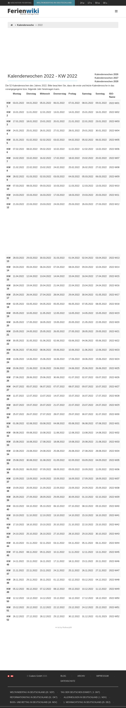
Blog (63, 676)
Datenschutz (68, 681)
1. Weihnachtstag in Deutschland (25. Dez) (86, 702)
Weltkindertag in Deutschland (54, 3)
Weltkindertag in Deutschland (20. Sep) (32, 692)
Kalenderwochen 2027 (106, 78)
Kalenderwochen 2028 (106, 81)
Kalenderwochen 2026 (106, 74)
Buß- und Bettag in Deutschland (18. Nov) (33, 702)
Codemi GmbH (35, 676)
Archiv (81, 676)
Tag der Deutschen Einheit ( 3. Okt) (80, 692)
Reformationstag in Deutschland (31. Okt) (33, 697)
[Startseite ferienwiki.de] (11, 25)
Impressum (102, 676)
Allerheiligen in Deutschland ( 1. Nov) (85, 697)
